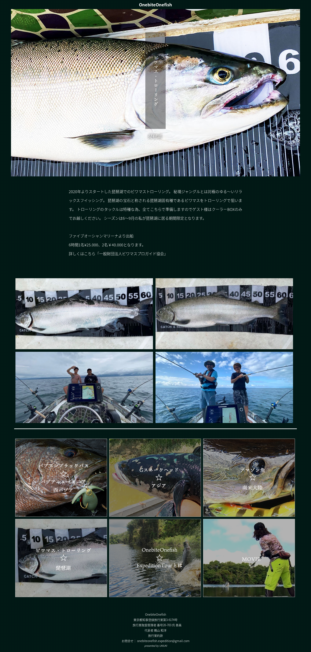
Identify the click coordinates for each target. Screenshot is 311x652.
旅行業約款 (155, 635)
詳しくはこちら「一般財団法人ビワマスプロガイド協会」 (118, 253)
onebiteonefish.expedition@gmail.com (163, 641)
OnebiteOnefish (155, 4)
